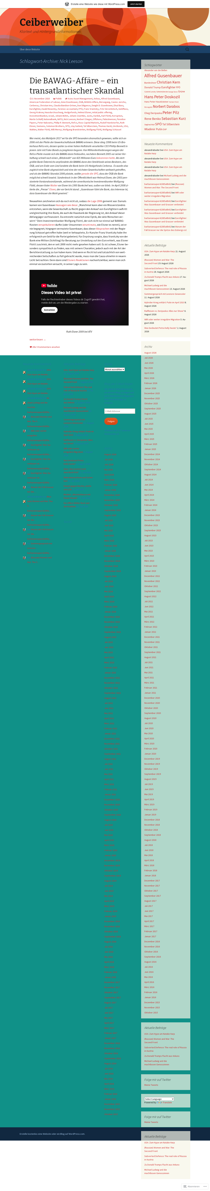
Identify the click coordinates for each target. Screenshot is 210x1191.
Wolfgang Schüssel (112, 129)
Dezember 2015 (152, 1002)
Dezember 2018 (152, 819)
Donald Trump (152, 87)
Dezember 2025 (152, 393)
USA (126, 126)
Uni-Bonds (118, 126)
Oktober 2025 (151, 403)
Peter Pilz (171, 112)
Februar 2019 (150, 809)
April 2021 (149, 677)
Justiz (89, 115)
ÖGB (81, 102)
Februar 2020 (150, 748)
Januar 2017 (150, 936)
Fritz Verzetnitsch (108, 108)
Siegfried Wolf (149, 124)
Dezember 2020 (152, 697)
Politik (59, 98)
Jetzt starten (136, 4)
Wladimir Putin (153, 129)
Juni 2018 (148, 850)
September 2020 (152, 713)
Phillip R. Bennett (62, 122)
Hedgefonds (70, 112)
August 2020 (150, 718)
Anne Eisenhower (69, 102)
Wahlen (33, 129)
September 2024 (152, 469)
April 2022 (149, 616)
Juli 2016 (148, 966)
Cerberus (34, 105)
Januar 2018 (150, 875)
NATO (60, 119)
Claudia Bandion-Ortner (65, 105)
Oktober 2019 (151, 768)
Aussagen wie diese (66, 205)
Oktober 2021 (151, 647)
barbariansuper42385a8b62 (157, 184)
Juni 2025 (148, 423)
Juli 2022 (148, 601)
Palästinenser (109, 119)
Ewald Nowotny (49, 108)
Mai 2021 (148, 672)
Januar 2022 (150, 631)
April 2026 (149, 373)
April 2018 (149, 860)
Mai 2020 (148, 733)
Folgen (111, 421)
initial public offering (102, 112)
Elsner (52, 189)
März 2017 (149, 926)
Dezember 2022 (152, 576)
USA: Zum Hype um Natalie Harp (159, 251)
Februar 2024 (150, 504)
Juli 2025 (148, 418)
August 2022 (150, 596)
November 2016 (152, 946)
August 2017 (150, 900)
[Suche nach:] (187, 49)
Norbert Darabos (166, 106)
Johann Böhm (61, 115)
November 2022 (152, 581)
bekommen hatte (105, 157)
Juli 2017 (148, 905)
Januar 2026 (150, 388)
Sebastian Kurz (173, 118)
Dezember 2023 (152, 515)
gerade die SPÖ (89, 173)
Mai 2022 (148, 611)
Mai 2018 (148, 855)
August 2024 (150, 474)
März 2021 (149, 682)
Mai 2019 (148, 794)
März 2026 (149, 378)
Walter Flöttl (44, 129)
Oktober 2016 (151, 951)
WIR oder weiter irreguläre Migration (162, 319)
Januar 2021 (150, 692)
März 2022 (149, 621)
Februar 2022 (150, 626)
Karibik (97, 115)
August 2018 (150, 839)
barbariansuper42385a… (39, 412)
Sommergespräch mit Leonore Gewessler (165, 293)
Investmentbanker (38, 115)
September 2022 (152, 591)
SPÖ (67, 126)
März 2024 (149, 499)
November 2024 (152, 459)
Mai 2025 (148, 428)
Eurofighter (35, 108)
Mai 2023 (148, 550)
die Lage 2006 (94, 201)
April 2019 (149, 799)
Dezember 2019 (152, 758)
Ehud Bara (118, 105)
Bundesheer (150, 82)
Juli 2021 (148, 662)
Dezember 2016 (152, 941)
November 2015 (152, 1007)
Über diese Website (30, 49)
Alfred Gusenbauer (110, 98)
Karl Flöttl (106, 115)
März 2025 (149, 438)
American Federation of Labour (45, 102)
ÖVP (165, 129)
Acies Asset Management (80, 98)
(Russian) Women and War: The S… (40, 501)
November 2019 (152, 763)
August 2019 (150, 779)
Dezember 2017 (152, 880)
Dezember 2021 (152, 636)
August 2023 (150, 535)
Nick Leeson (70, 119)
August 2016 (150, 961)
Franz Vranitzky (91, 108)
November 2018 (152, 824)
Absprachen (102, 228)
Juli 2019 (148, 784)
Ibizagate (148, 107)
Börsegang (104, 102)
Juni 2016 (148, 971)
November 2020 (152, 702)
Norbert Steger (84, 119)
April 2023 (149, 555)
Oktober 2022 (151, 586)
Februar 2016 (150, 992)
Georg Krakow (36, 112)
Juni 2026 (148, 362)
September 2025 (152, 408)
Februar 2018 (150, 870)
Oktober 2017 (151, 890)
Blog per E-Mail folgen (118, 384)
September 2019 (152, 773)
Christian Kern (168, 82)
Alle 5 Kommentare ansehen (46, 346)
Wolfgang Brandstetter (74, 129)
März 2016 (149, 987)
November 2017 (152, 885)
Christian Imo (46, 105)
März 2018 (149, 865)
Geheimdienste (162, 92)
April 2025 (149, 433)
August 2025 (150, 413)
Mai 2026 (148, 367)
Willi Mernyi (56, 129)
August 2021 (150, 657)
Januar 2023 (150, 570)
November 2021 (152, 642)
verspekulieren (46, 224)
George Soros (173, 92)
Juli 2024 (148, 479)
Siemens (41, 126)
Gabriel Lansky (150, 92)
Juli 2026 (148, 357)
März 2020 (149, 743)
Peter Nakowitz (45, 122)
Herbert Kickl (174, 102)
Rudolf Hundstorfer (109, 122)
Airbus (97, 98)
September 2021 (152, 652)
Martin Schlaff (36, 119)
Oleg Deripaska (153, 113)
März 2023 (149, 560)
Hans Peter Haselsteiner (156, 101)
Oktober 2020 (151, 708)
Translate (167, 1102)
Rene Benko (152, 119)
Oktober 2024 (151, 464)
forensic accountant (67, 108)
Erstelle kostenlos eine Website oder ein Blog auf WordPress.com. (52, 1133)
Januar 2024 (150, 510)
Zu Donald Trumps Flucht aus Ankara (161, 276)
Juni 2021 (148, 667)
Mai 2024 (148, 489)
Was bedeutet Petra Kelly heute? (160, 327)
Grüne (181, 91)
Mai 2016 (148, 977)
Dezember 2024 (152, 454)
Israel (51, 115)
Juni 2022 (148, 606)
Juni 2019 (148, 789)
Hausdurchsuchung (54, 112)
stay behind (76, 126)
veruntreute (89, 224)
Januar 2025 (150, 449)
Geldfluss (123, 108)
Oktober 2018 (151, 829)
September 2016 (152, 956)
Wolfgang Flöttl (93, 129)
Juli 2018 (148, 845)
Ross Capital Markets (88, 122)
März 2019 (149, 804)
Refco (74, 122)
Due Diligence (84, 105)
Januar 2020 (150, 753)
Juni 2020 (148, 728)
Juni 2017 (148, 911)
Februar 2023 (150, 565)
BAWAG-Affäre (91, 102)
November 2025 (152, 398)
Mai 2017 (148, 916)
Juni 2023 (148, 545)
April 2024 (149, 494)
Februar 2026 (150, 383)
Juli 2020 (148, 723)
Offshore (97, 119)
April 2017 (149, 921)
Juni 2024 (148, 484)
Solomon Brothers (55, 126)
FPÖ (81, 108)
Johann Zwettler (77, 115)
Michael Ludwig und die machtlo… (38, 403)
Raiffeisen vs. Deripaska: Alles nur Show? (164, 310)
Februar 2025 (150, 444)
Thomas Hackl (105, 126)
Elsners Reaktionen (78, 260)
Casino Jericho (118, 102)
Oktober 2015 (151, 1012)
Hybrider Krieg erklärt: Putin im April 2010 (164, 302)
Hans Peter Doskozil (162, 96)
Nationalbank (50, 119)
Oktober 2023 (151, 525)
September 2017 (152, 895)
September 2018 (152, 834)
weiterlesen (38, 339)
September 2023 (152, 530)
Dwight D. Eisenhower (102, 105)
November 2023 (152, 520)
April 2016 (149, 982)
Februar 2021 (150, 687)
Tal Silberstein (90, 126)
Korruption (117, 115)
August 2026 (150, 352)
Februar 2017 (150, 931)
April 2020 (149, 738)
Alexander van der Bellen (155, 70)
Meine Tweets (151, 1084)
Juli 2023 (148, 540)
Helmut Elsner (84, 112)
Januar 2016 (150, 997)
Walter (53, 185)
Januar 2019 (150, 814)
